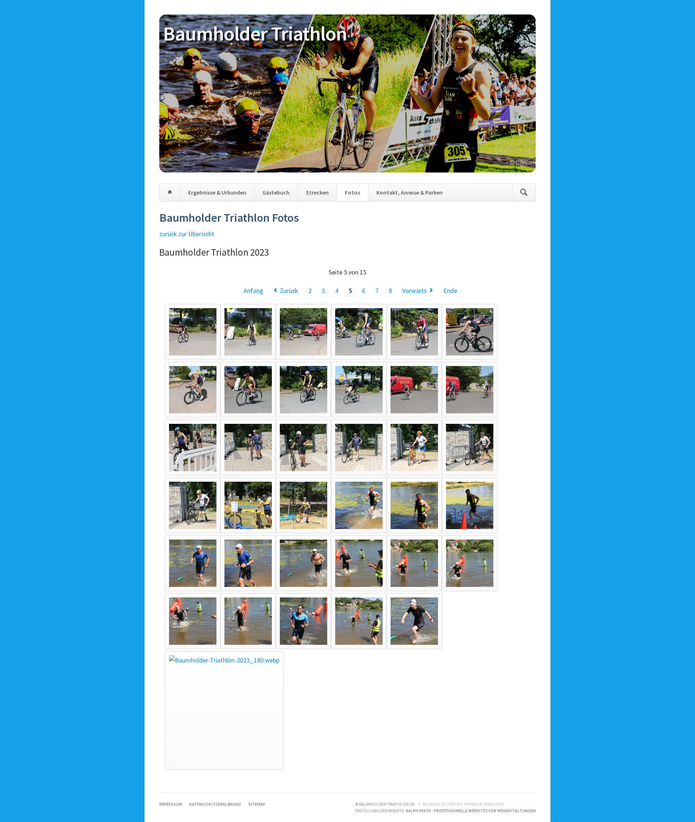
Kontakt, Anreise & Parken (409, 192)
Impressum (170, 804)
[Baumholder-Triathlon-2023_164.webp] (248, 505)
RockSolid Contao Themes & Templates (463, 804)
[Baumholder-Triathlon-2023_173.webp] (414, 563)
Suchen (523, 192)
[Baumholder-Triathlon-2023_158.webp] (248, 447)
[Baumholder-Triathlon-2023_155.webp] (414, 389)
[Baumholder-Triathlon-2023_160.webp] (359, 447)
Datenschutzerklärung (215, 804)
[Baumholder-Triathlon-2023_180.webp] (224, 710)
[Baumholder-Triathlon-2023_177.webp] (303, 621)
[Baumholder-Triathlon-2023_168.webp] (469, 505)
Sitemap (256, 804)
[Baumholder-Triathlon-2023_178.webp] (359, 621)
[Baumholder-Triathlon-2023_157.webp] (192, 447)
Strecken (317, 192)
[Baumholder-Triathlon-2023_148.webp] (359, 331)
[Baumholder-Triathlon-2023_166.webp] (359, 505)
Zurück (289, 290)
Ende (450, 290)
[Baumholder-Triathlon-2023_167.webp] (414, 505)
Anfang (253, 290)
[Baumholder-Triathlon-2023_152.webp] (248, 389)
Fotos (352, 192)
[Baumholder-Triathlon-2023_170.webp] (248, 563)
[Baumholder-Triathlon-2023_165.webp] (303, 505)
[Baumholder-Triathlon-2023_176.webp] (248, 621)
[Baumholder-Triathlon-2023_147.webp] (303, 331)
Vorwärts (414, 290)
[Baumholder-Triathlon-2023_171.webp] (303, 563)
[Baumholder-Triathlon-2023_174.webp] (469, 563)
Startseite (170, 192)
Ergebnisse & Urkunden (217, 192)
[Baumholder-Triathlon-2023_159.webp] (303, 447)
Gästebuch (276, 192)
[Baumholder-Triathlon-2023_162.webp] (469, 447)
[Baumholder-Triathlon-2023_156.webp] (469, 389)
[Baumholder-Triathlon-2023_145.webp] (192, 331)
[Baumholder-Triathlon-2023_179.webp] (414, 621)
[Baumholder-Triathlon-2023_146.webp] (248, 331)
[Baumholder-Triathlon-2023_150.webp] (469, 331)
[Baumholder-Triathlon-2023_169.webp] (192, 563)
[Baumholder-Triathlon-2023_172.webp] (359, 563)
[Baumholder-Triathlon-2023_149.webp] (414, 331)
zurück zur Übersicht (186, 234)
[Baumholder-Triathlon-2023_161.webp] (414, 447)
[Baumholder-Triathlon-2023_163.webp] (192, 505)
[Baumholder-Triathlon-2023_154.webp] (359, 389)
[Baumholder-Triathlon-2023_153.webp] (303, 389)
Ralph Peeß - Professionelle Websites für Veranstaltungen (471, 810)
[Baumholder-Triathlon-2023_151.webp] (192, 389)
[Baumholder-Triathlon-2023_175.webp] (192, 621)
